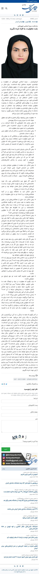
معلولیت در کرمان (21, 379)
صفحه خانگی (34, 412)
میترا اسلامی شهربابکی (32, 379)
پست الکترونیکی (33, 405)
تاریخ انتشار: (19, 19)
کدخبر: (36, 19)
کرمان (15, 379)
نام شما (36, 399)
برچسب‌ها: (32, 376)
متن (36, 419)
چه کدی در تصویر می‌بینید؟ (30, 441)
